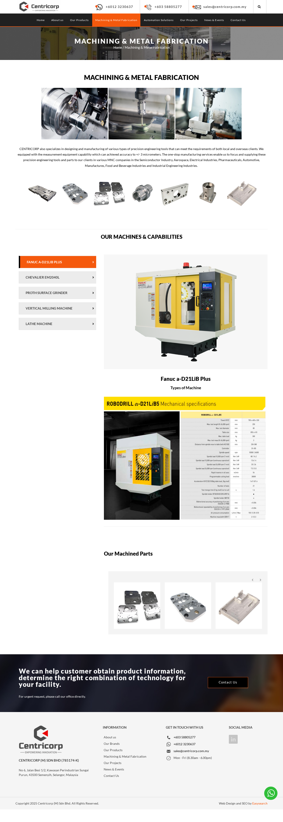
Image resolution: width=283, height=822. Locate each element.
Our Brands (112, 743)
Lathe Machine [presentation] (39, 324)
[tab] (57, 262)
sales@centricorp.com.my (225, 7)
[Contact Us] (228, 682)
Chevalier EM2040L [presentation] (42, 277)
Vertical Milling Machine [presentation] (49, 308)
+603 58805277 (168, 7)
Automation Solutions (159, 20)
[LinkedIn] (233, 739)
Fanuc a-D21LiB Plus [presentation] (44, 262)
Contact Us (238, 20)
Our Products (79, 20)
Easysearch (260, 803)
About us (57, 20)
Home (41, 20)
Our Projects (189, 20)
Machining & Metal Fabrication (116, 20)
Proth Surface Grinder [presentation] (46, 293)
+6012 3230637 (119, 7)
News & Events (214, 20)
